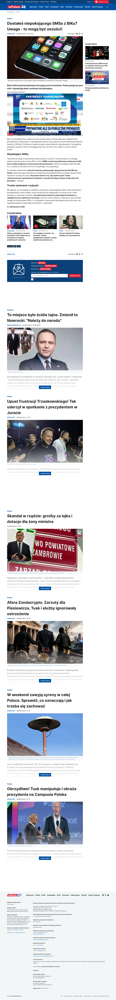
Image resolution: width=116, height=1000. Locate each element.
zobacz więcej (45, 387)
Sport (62, 7)
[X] (79, 34)
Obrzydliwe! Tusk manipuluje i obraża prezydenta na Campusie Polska (41, 791)
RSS (62, 996)
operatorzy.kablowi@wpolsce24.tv (45, 956)
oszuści (10, 246)
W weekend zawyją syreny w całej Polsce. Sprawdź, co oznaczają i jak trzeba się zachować (39, 700)
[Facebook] (77, 34)
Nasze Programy (97, 7)
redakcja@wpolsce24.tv (42, 939)
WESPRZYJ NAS (44, 1)
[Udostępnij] (82, 34)
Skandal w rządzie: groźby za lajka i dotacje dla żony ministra (39, 519)
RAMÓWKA (54, 1)
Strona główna (10, 12)
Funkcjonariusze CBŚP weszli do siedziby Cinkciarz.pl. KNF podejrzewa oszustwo (96, 66)
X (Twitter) (15, 930)
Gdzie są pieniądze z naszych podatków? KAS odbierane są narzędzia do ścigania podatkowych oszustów (18, 236)
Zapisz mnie (74, 275)
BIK (15, 246)
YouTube (21, 930)
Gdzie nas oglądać (18, 1)
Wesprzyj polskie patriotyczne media (97, 89)
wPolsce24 (11, 34)
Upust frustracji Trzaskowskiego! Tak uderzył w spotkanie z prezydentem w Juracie (42, 407)
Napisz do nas (22, 924)
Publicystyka (78, 7)
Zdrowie (87, 7)
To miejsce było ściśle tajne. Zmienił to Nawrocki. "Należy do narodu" (42, 317)
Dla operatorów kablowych (32, 1)
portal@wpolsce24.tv (42, 932)
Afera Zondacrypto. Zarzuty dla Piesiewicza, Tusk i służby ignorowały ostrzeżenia (41, 608)
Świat (47, 7)
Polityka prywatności (68, 996)
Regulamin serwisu (78, 996)
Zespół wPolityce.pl (14, 325)
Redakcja (9, 1)
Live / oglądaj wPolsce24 (19, 932)
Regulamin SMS (87, 996)
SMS (18, 246)
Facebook (9, 930)
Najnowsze (33, 7)
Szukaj (89, 1)
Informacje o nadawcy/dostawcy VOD (100, 996)
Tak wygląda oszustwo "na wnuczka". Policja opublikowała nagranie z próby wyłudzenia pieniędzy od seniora (45, 236)
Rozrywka (69, 7)
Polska (41, 7)
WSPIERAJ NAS (44, 988)
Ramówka (9, 932)
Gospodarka (54, 7)
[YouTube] (108, 895)
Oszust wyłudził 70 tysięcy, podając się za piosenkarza (69, 234)
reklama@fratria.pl (41, 950)
